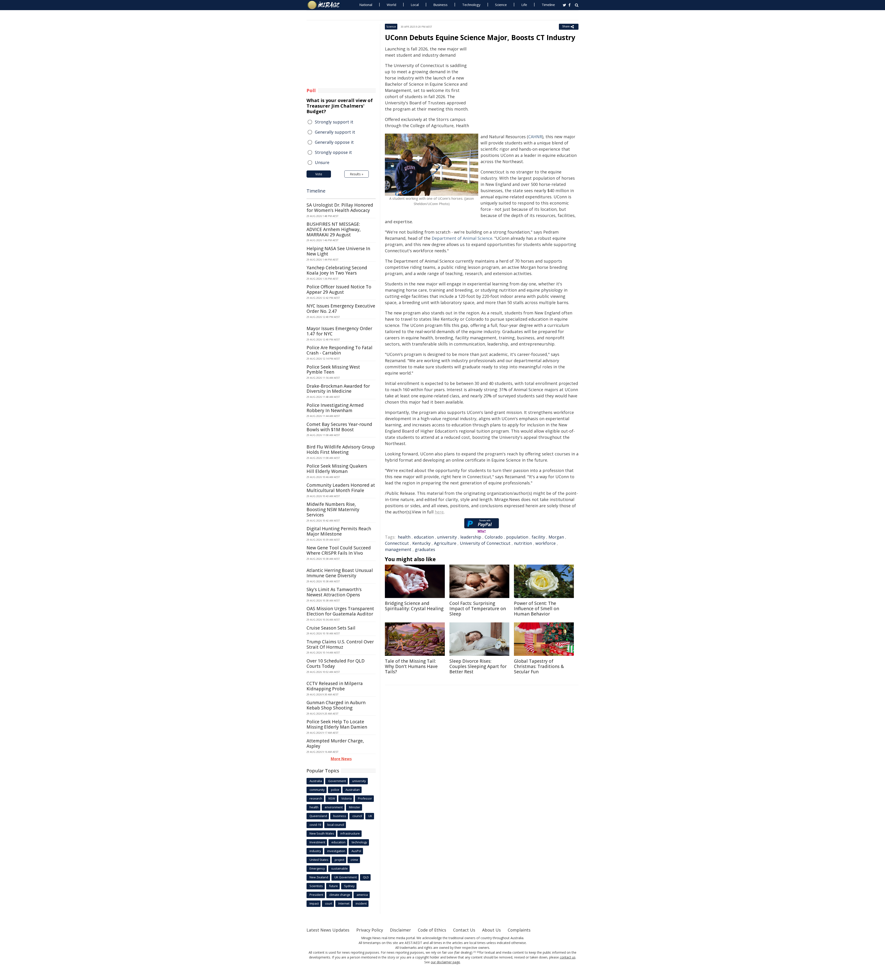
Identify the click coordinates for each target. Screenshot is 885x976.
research (316, 798)
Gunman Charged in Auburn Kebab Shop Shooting (336, 705)
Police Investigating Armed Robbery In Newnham (335, 407)
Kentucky (421, 543)
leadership (470, 537)
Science (501, 4)
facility (538, 537)
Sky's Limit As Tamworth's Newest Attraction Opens (334, 592)
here (439, 512)
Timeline (548, 4)
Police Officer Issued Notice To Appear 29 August (339, 289)
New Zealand (319, 877)
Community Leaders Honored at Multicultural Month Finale (341, 487)
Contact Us (464, 930)
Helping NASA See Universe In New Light (338, 251)
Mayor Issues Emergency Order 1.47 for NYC (339, 331)
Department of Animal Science (462, 238)
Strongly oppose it (333, 152)
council (357, 816)
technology (359, 842)
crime (354, 860)
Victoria (346, 798)
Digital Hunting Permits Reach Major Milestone (339, 531)
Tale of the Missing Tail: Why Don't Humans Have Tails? (411, 666)
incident (361, 903)
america (362, 895)
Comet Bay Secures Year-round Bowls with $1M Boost (339, 427)
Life (524, 4)
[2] (478, 952)
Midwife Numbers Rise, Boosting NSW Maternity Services (333, 509)
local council (335, 825)
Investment (317, 842)
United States (319, 860)
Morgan (556, 537)
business (339, 816)
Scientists (316, 886)
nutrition (523, 543)
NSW (331, 798)
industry (315, 851)
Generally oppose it (334, 142)
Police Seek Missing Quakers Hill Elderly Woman (337, 468)
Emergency (317, 868)
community (317, 790)
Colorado (494, 537)
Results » (356, 174)
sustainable (339, 868)
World (391, 4)
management (398, 549)
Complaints (519, 930)
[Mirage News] (326, 5)
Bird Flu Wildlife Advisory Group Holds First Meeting (341, 449)
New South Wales (322, 833)
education (424, 537)
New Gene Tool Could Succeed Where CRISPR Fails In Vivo (339, 550)
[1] (474, 952)
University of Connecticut (485, 543)
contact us (567, 957)
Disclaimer (400, 930)
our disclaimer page (445, 962)
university (447, 537)
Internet (343, 903)
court (328, 903)
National (365, 4)
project (339, 860)
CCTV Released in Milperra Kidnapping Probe (335, 686)
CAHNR (535, 136)
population (517, 537)
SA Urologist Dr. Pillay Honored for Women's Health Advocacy (340, 207)
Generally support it (335, 132)
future (333, 886)
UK (370, 816)
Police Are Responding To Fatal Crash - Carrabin (339, 350)
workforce (545, 543)
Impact (314, 903)
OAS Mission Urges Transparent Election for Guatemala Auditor (340, 611)
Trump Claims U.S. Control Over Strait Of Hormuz (340, 644)
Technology (471, 4)
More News (341, 758)
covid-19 (315, 825)
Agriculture (445, 543)
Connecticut (397, 543)
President (316, 895)
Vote (318, 174)
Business (440, 4)
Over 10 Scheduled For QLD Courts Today (336, 663)
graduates (425, 549)
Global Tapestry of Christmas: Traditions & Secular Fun (539, 666)
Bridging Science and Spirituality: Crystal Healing (414, 606)
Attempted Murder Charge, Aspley (335, 743)
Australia (316, 781)
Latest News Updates (328, 930)
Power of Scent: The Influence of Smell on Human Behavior (536, 608)
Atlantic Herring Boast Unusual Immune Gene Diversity (340, 573)
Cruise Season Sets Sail (331, 628)
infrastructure (350, 833)
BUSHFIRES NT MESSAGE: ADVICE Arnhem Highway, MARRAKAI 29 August (334, 229)
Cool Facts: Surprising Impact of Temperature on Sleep (477, 608)
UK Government (345, 877)
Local (415, 4)
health (404, 537)
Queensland (318, 816)
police (335, 790)
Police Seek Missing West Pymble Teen (333, 369)
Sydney (349, 886)
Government (337, 781)
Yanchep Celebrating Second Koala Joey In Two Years (337, 270)
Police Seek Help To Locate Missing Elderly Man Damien (337, 724)
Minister (354, 807)
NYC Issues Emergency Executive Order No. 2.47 (341, 308)
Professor (365, 798)
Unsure (322, 162)
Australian (352, 790)
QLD (366, 877)
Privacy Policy (369, 930)
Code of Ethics (432, 930)
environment (334, 807)
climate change (339, 895)
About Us (491, 930)
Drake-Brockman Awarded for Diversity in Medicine (338, 388)
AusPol (356, 851)
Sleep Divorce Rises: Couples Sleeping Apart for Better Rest (478, 666)
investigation (336, 851)
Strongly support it (334, 122)
